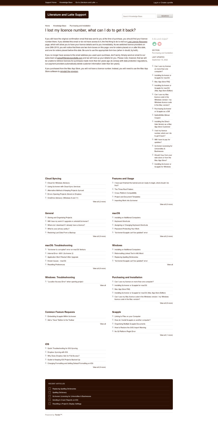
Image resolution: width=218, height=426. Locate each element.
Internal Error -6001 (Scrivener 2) (60, 253)
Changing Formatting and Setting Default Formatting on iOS (70, 363)
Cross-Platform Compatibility (126, 193)
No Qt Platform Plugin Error (125, 331)
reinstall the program (69, 71)
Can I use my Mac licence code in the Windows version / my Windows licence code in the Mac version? (163, 99)
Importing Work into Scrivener (126, 200)
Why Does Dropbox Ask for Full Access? (63, 355)
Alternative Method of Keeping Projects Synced (66, 190)
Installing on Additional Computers (128, 217)
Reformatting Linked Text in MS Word (129, 253)
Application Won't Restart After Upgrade (63, 257)
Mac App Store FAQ (162, 81)
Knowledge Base (66, 2)
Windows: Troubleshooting (60, 277)
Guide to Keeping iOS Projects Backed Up (64, 359)
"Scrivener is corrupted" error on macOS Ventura (67, 249)
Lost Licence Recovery (137, 41)
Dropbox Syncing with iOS (58, 352)
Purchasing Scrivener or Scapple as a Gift (162, 110)
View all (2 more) (99, 201)
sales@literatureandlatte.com (70, 57)
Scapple (116, 311)
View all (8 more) (99, 268)
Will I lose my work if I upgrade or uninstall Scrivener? (68, 221)
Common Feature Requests (60, 311)
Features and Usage (123, 178)
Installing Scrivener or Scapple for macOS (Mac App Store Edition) (163, 88)
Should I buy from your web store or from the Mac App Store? (163, 157)
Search (165, 16)
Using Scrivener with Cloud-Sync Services (64, 186)
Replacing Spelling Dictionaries (126, 257)
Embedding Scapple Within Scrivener (62, 316)
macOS (116, 213)
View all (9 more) (99, 236)
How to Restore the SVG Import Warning (130, 327)
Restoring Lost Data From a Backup (61, 232)
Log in (156, 2)
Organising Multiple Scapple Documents (130, 323)
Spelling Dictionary (60, 392)
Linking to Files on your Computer (128, 316)
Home (47, 25)
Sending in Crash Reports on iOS (65, 400)
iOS (47, 344)
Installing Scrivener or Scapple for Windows (162, 165)
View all (170, 264)
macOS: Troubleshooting (58, 245)
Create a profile (167, 2)
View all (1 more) (166, 335)
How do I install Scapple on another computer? (132, 320)
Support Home (50, 2)
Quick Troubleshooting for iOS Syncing (63, 348)
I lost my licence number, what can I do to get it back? (163, 133)
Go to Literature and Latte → (86, 2)
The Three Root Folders (124, 189)
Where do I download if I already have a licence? (66, 225)
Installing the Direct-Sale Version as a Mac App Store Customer (163, 124)
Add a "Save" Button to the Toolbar (61, 320)
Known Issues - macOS (57, 260)
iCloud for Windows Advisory (59, 182)
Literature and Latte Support (67, 14)
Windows (117, 245)
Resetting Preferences (56, 264)
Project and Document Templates (127, 196)
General (49, 213)
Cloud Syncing (53, 178)
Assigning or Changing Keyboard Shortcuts (131, 225)
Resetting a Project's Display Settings (67, 403)
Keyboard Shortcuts (122, 221)
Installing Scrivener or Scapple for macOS (162, 76)
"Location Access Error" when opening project (65, 281)
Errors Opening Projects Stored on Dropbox (65, 194)
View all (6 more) (166, 204)
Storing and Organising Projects (60, 217)
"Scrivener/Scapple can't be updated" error (131, 232)
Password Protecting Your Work (127, 228)
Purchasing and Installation (80, 25)
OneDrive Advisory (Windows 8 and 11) (63, 197)
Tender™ (58, 414)
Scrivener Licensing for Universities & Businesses (163, 148)
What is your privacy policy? (58, 228)
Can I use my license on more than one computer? (162, 69)
